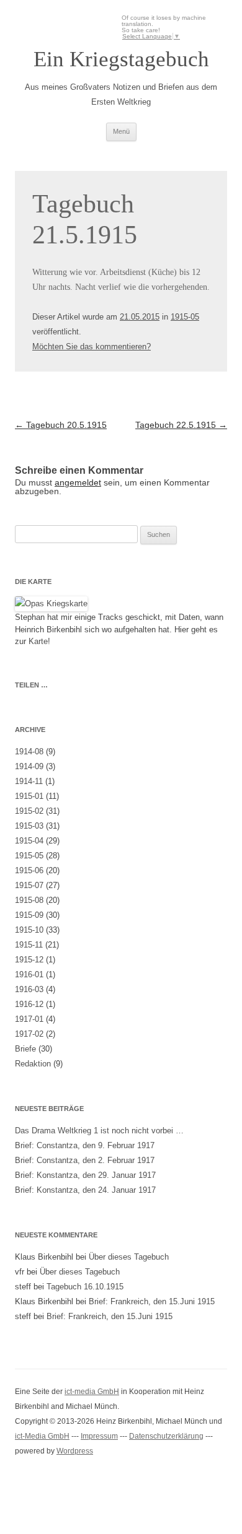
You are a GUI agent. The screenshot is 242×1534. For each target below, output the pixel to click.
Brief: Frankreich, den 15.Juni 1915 (152, 1301)
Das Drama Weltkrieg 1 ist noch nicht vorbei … (99, 1130)
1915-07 (29, 885)
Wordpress (74, 1451)
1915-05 (185, 316)
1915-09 (29, 915)
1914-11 (29, 781)
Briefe (25, 1048)
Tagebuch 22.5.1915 (181, 425)
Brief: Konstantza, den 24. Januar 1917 (85, 1190)
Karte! (39, 641)
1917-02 (29, 1034)
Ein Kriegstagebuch (121, 59)
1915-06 (29, 870)
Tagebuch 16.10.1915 (85, 1286)
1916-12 (29, 1004)
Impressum (99, 1436)
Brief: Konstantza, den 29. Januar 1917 (85, 1175)
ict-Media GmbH (42, 1436)
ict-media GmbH (92, 1391)
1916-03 (29, 989)
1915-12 (29, 959)
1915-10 (29, 930)
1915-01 (29, 796)
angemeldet (78, 482)
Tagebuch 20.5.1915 (61, 425)
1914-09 (29, 766)
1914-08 (29, 751)
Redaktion (33, 1063)
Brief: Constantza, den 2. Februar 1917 (85, 1160)
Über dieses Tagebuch (129, 1257)
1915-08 (29, 900)
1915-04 (29, 840)
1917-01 (29, 1019)
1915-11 (29, 944)
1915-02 (29, 811)
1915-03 (29, 825)
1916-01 (29, 974)
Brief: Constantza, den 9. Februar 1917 (85, 1145)
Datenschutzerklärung (166, 1436)
